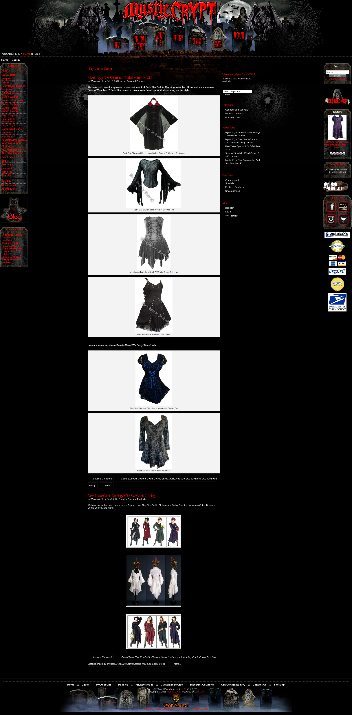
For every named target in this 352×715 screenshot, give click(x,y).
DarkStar (125, 478)
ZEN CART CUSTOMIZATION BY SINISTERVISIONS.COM (176, 709)
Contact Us (197, 40)
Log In (16, 59)
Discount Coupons (12, 246)
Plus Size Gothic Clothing (11, 145)
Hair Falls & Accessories (8, 120)
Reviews (337, 111)
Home (117, 40)
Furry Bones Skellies (13, 86)
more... (108, 485)
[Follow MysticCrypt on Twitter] (344, 224)
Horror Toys (8, 125)
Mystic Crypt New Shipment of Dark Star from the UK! (120, 78)
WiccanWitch (97, 81)
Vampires (6, 172)
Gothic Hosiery (9, 108)
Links (218, 40)
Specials (6, 181)
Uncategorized (232, 117)
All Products (8, 189)
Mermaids (7, 132)
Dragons (6, 78)
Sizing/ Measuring (11, 260)
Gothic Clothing (10, 104)
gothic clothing (138, 478)
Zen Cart (199, 691)
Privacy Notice (144, 684)
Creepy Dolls (8, 75)
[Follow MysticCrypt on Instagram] (331, 224)
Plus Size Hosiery (11, 150)
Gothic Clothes (168, 657)
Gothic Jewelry (9, 111)
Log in (228, 211)
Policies (177, 40)
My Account (103, 684)
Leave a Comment (102, 478)
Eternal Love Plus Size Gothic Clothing (140, 657)
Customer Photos (11, 257)
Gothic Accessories (12, 100)
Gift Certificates (10, 93)
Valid (231, 215)
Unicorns (6, 168)
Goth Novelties (9, 97)
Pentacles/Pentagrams (13, 140)
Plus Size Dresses (106, 664)
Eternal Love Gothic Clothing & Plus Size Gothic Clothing (121, 496)
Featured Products (136, 81)
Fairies (5, 82)
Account (238, 40)
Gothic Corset (153, 478)
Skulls (5, 161)
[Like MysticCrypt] (344, 211)
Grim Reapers (9, 115)
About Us (159, 40)
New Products (9, 185)
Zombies (6, 175)
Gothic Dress (168, 478)
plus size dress (193, 478)
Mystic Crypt (174, 691)
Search (337, 66)
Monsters (6, 136)
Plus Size (180, 478)
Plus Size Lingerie (11, 153)
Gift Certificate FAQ (12, 249)
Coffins (5, 71)
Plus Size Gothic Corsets (128, 664)
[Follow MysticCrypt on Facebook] (331, 211)
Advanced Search (337, 79)
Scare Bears (8, 157)
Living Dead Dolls (11, 129)
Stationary (7, 164)
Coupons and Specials (236, 110)
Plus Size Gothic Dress (153, 664)
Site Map (7, 262)
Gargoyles (7, 89)
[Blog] (13, 221)
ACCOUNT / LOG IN (12, 235)
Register (229, 208)
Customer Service (140, 40)
